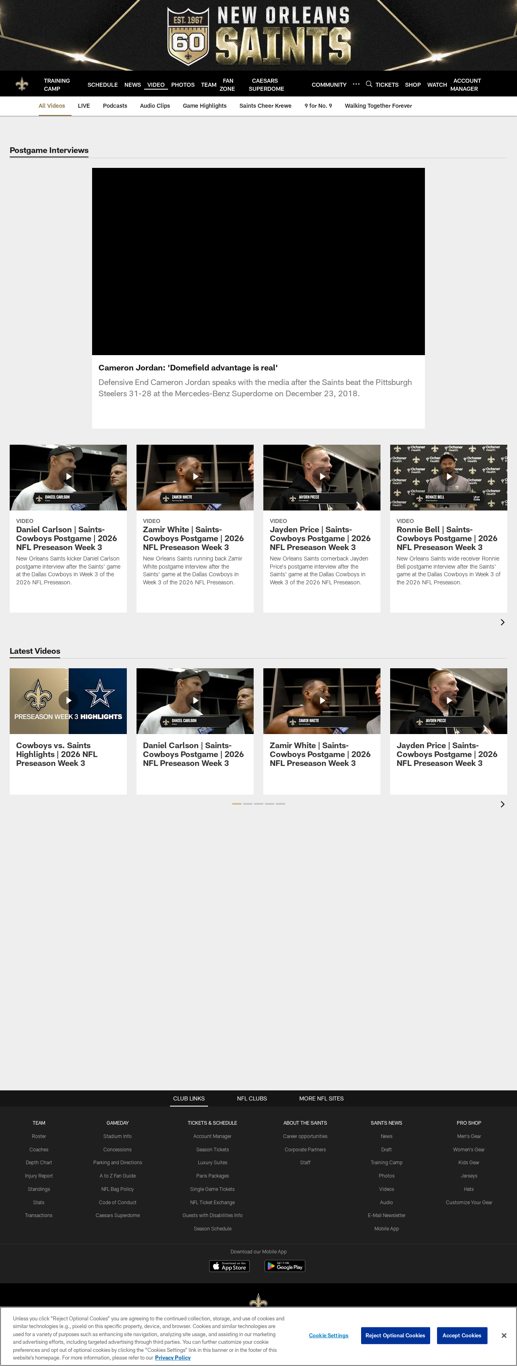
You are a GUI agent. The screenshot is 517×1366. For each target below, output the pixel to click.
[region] (258, 1336)
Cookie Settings (329, 1335)
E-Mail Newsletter (387, 1215)
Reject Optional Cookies (396, 1335)
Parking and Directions (117, 1162)
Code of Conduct (118, 1202)
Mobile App (386, 1228)
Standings (39, 1189)
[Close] (504, 1336)
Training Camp (387, 1162)
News (387, 1136)
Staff (305, 1162)
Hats (469, 1189)
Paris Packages (212, 1175)
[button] (232, 261)
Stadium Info (117, 1136)
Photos (387, 1175)
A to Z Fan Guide (118, 1175)
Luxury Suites (212, 1162)
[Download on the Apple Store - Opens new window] (229, 1267)
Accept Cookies (462, 1335)
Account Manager (212, 1136)
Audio (386, 1202)
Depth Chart (39, 1162)
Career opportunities (305, 1136)
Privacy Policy (173, 1357)
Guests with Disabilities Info (213, 1215)
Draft (386, 1149)
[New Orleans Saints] (258, 1304)
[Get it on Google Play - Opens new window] (285, 1270)
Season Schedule (212, 1228)
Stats (38, 1202)
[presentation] (504, 623)
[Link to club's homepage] (22, 83)
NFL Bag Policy (117, 1189)
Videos (386, 1189)
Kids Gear (468, 1162)
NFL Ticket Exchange (212, 1202)
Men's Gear (469, 1136)
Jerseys (469, 1175)
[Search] (369, 83)
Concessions (117, 1149)
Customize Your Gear (469, 1202)
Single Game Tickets (212, 1189)
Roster (39, 1136)
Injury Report (39, 1175)
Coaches (38, 1149)
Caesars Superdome (118, 1215)
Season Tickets (212, 1149)
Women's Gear (469, 1149)
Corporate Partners (305, 1149)
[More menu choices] (356, 84)
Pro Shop (469, 1122)
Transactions (39, 1215)
